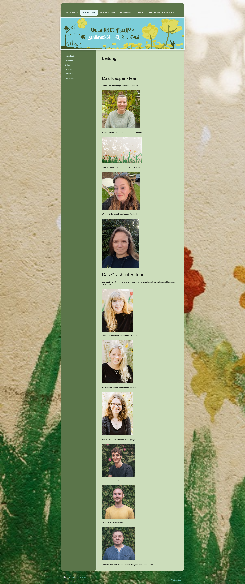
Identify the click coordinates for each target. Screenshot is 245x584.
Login (179, 577)
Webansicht (176, 580)
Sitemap (82, 577)
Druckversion (72, 577)
